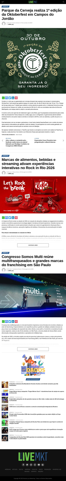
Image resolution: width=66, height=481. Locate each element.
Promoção (47, 469)
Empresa (27, 469)
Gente (41, 469)
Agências (8, 469)
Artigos (14, 469)
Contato (33, 471)
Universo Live (57, 469)
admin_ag (10, 24)
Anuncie (26, 471)
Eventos (34, 469)
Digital (21, 469)
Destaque (19, 134)
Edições (40, 471)
